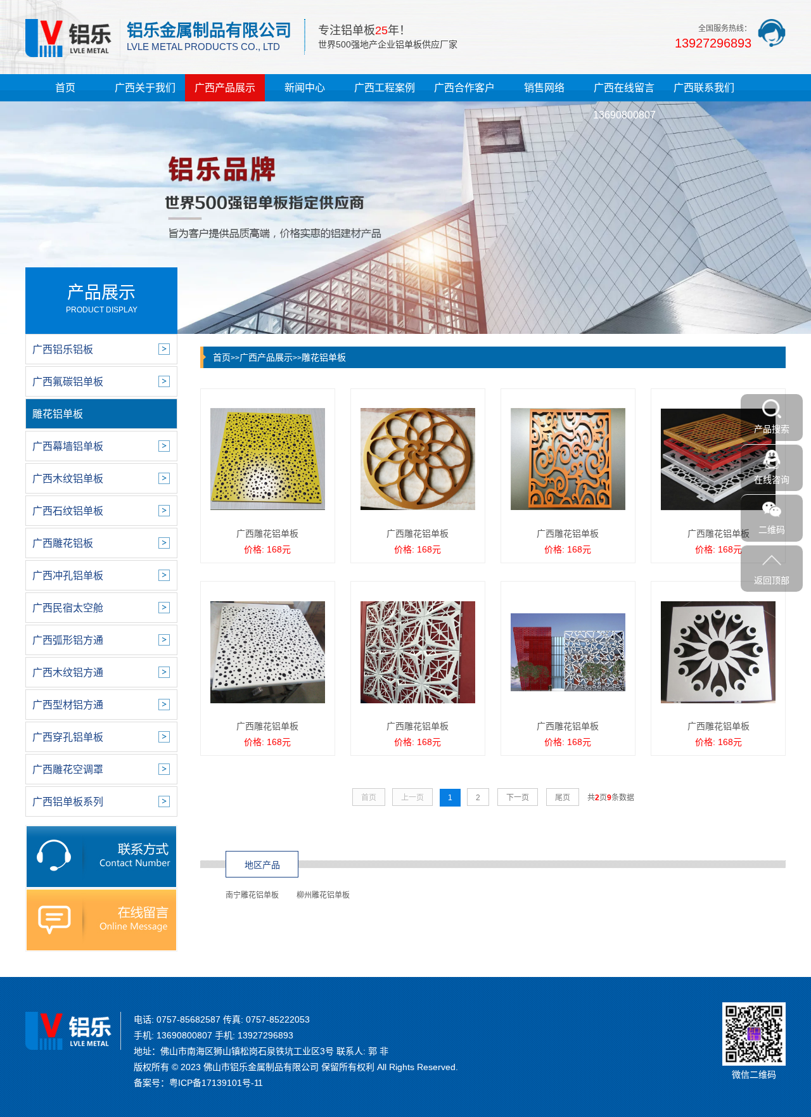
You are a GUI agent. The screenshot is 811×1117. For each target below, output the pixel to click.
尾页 (562, 797)
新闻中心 (304, 87)
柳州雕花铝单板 (323, 895)
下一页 (517, 797)
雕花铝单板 (324, 357)
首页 (65, 87)
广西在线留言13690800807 (624, 101)
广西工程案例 (384, 87)
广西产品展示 (225, 87)
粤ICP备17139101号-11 (216, 1083)
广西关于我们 (145, 87)
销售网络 (544, 87)
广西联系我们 (704, 87)
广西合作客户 (464, 87)
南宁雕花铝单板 (252, 895)
